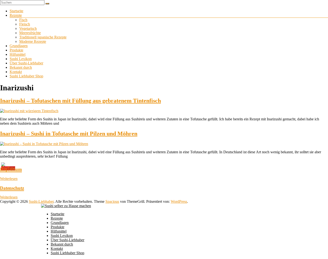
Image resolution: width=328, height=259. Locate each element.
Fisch (23, 20)
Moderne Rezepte (32, 41)
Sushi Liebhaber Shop (26, 76)
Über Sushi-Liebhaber (26, 63)
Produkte (16, 50)
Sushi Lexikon (21, 59)
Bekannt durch (21, 67)
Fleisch (24, 24)
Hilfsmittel (17, 54)
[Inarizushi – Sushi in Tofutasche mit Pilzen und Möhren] (44, 144)
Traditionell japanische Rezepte (43, 37)
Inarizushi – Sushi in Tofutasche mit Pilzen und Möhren (68, 133)
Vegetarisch (28, 28)
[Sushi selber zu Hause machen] (66, 206)
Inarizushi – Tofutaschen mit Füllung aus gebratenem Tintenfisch (80, 101)
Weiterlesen (9, 179)
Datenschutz (12, 188)
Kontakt (16, 72)
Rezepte (16, 15)
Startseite (16, 11)
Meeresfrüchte (30, 33)
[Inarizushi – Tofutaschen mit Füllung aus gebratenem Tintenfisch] (29, 111)
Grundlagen (19, 46)
